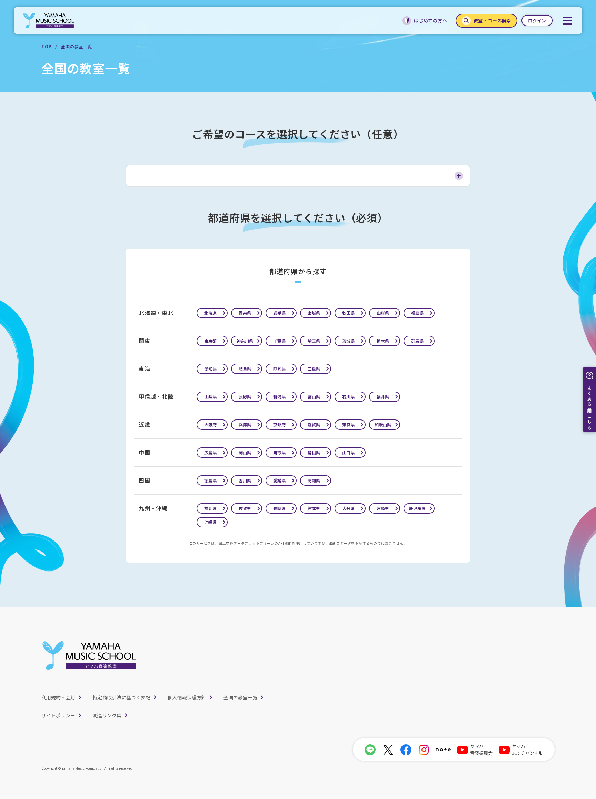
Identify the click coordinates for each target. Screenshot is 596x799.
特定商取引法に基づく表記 (121, 697)
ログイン (537, 20)
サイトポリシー (58, 715)
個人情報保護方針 (187, 697)
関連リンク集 (106, 715)
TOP (46, 46)
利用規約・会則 (58, 697)
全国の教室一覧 (240, 697)
